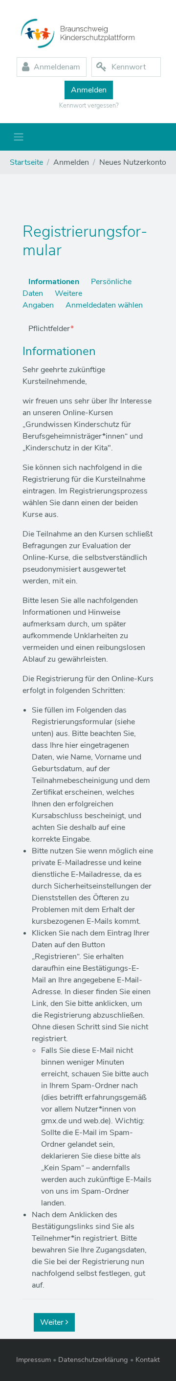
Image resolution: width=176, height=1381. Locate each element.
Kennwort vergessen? (89, 105)
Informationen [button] (59, 351)
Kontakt (147, 1359)
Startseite (26, 162)
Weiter (53, 1322)
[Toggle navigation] (18, 137)
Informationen (53, 281)
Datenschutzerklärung (93, 1359)
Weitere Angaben (52, 299)
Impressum (33, 1359)
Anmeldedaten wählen (104, 305)
